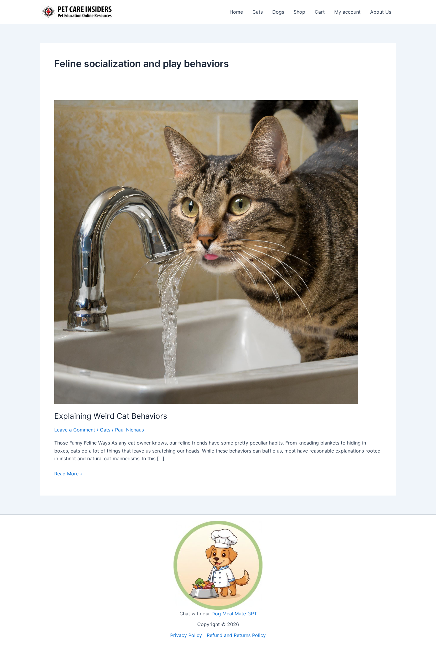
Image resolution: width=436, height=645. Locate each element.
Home (236, 12)
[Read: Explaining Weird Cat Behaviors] (206, 251)
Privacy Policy (186, 635)
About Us (380, 12)
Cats (257, 12)
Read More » (68, 473)
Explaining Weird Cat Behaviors (110, 416)
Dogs (278, 12)
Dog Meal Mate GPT (234, 614)
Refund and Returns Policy (236, 635)
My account (347, 12)
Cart (320, 12)
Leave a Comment (74, 430)
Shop (299, 12)
